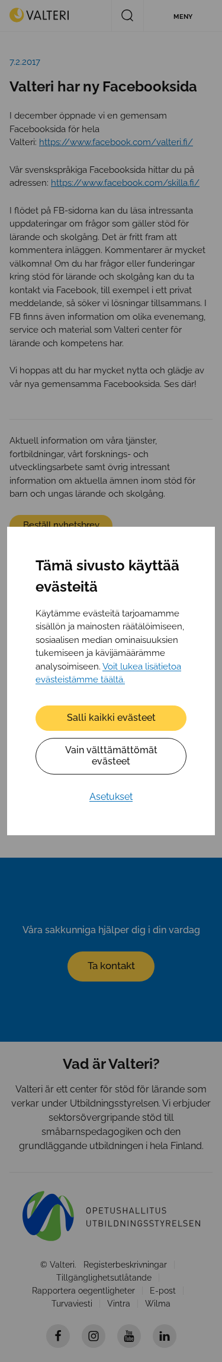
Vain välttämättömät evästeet (111, 755)
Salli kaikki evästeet (111, 717)
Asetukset (111, 796)
